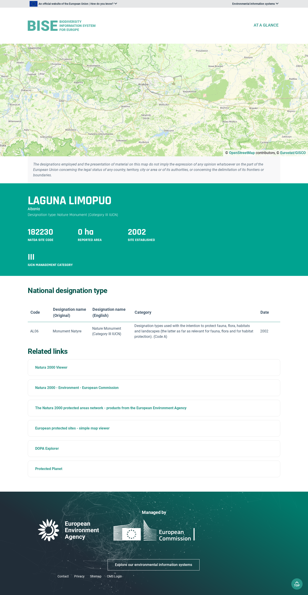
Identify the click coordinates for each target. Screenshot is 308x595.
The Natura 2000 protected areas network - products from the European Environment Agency (110, 408)
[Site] (139, 25)
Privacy (79, 576)
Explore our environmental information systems (153, 565)
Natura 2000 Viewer (51, 367)
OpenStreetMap (242, 153)
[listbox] (73, 4)
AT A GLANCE (266, 25)
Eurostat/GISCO (293, 153)
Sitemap (95, 576)
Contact (63, 576)
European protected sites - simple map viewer (72, 428)
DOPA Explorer (47, 448)
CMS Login (114, 576)
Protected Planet (48, 469)
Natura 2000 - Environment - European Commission (77, 388)
